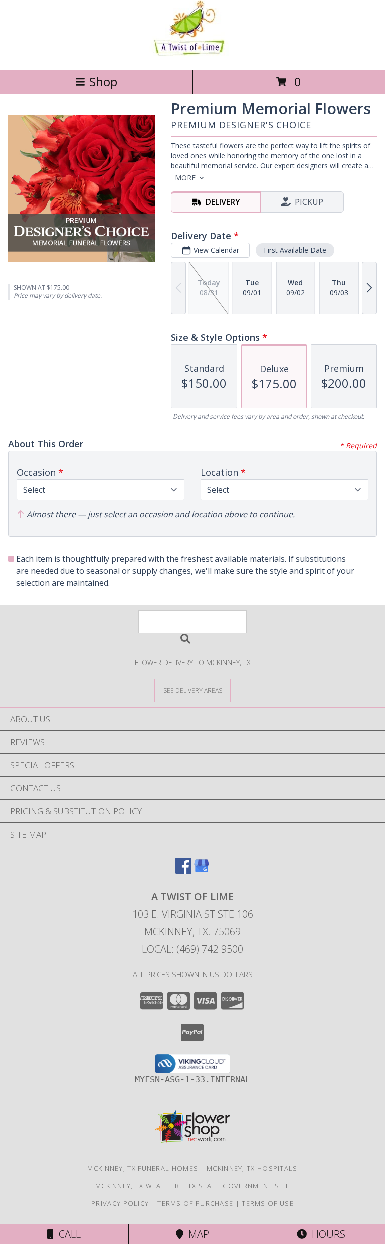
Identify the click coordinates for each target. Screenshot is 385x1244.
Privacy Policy (120, 1203)
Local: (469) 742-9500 (192, 949)
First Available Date (295, 250)
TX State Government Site (239, 1185)
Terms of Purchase (195, 1203)
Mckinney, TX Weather (137, 1185)
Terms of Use (268, 1203)
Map (196, 1234)
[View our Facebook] (183, 870)
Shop (103, 81)
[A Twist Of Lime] (193, 55)
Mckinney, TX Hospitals (252, 1168)
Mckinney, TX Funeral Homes (142, 1168)
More (185, 177)
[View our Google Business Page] (202, 870)
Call (67, 1234)
